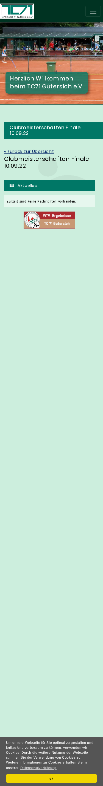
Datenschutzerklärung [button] (38, 768)
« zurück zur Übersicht (29, 151)
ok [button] (51, 778)
